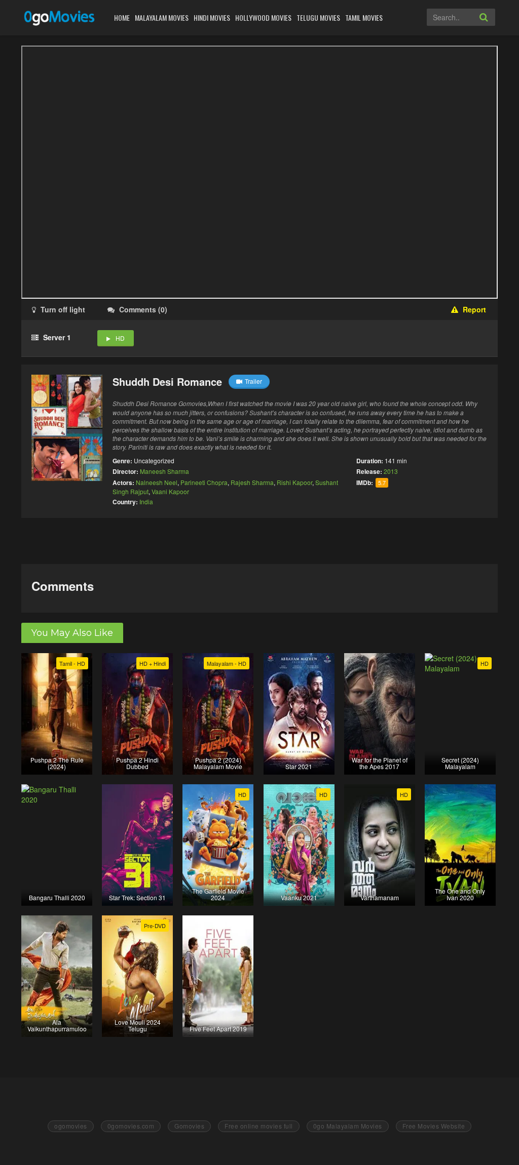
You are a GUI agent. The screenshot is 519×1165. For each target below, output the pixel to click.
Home (122, 17)
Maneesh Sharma (164, 471)
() (143, 309)
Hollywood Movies (263, 17)
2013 (391, 471)
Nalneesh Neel (156, 482)
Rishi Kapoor (294, 482)
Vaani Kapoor (170, 491)
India (146, 501)
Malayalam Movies (162, 17)
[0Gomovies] (60, 17)
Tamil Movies (364, 17)
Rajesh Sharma (252, 482)
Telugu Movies (318, 17)
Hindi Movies (212, 17)
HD (120, 338)
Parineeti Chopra (204, 482)
